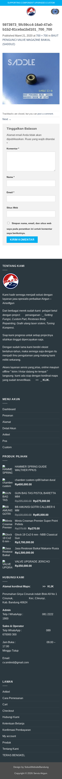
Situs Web (12, 207)
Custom (7, 447)
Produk (6, 742)
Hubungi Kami (10, 717)
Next (6, 119)
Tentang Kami (10, 748)
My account (9, 736)
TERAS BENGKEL (13, 755)
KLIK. (46, 380)
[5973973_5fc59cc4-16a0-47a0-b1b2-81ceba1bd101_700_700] (31, 78)
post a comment (45, 114)
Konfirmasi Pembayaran (16, 729)
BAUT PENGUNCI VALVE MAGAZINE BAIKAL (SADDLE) (30, 39)
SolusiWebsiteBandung (36, 767)
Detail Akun (9, 428)
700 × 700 (42, 35)
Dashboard (9, 409)
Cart (4, 704)
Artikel (6, 434)
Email (10, 192)
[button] (4, 11)
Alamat (6, 422)
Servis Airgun (40, 773)
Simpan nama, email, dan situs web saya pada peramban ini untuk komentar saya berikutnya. (29, 228)
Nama (10, 177)
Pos (4, 441)
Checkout (8, 710)
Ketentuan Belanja (13, 723)
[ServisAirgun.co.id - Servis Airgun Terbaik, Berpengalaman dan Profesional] (31, 11)
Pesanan (7, 415)
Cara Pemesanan (12, 698)
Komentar (13, 148)
